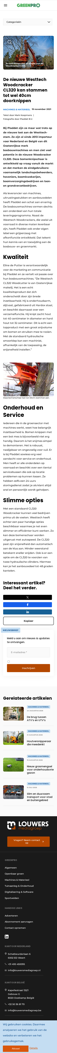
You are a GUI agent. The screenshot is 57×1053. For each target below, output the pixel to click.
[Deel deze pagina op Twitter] (27, 597)
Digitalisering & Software (19, 892)
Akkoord (15, 1048)
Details (33, 1048)
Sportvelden (12, 898)
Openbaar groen (14, 873)
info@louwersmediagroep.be (24, 1010)
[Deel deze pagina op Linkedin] (27, 611)
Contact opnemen (15, 927)
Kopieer (28, 620)
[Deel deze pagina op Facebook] (27, 604)
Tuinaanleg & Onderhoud (19, 885)
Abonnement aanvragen (19, 921)
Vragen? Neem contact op (27, 841)
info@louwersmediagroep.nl (24, 970)
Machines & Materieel (16, 109)
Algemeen (11, 867)
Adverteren (11, 915)
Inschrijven (28, 668)
